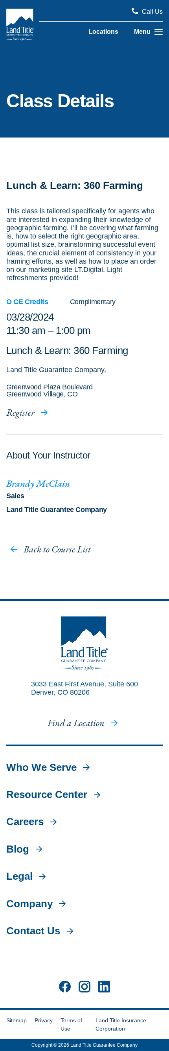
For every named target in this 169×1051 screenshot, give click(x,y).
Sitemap (16, 1020)
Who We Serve (41, 767)
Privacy (44, 1020)
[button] (158, 32)
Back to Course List (57, 549)
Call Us (152, 11)
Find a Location (76, 722)
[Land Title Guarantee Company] (20, 25)
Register (20, 412)
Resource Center (46, 794)
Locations (103, 31)
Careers (25, 821)
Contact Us (33, 931)
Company (29, 904)
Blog (17, 849)
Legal (19, 876)
